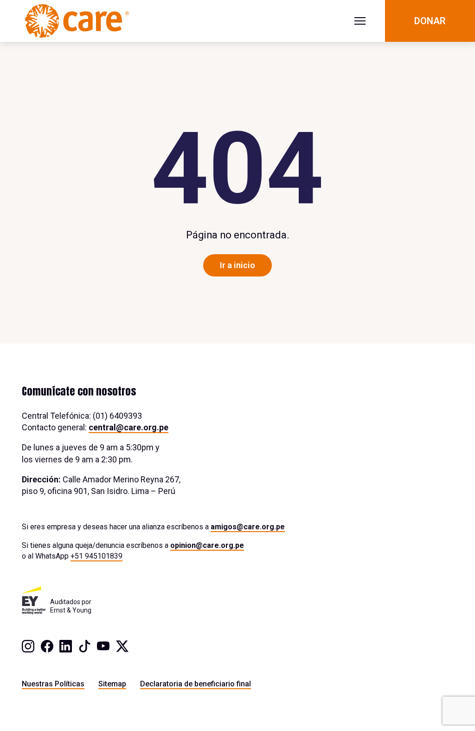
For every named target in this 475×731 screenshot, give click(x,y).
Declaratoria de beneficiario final (195, 683)
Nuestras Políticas (53, 683)
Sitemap (112, 683)
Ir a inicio (237, 265)
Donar (430, 20)
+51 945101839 (96, 556)
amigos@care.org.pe (248, 526)
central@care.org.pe (128, 427)
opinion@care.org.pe (207, 545)
